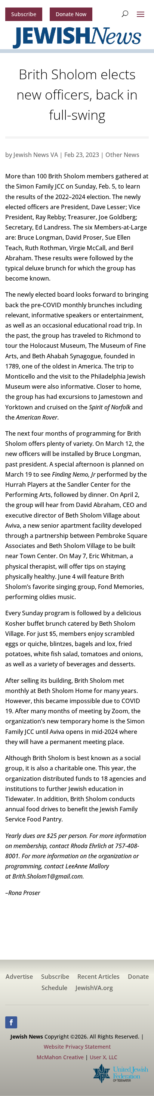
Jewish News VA (35, 155)
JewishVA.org (94, 988)
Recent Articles (98, 977)
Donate (138, 977)
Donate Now (71, 14)
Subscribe (23, 14)
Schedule (54, 988)
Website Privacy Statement (77, 1046)
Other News (122, 155)
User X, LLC (103, 1057)
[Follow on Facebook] (11, 1022)
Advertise (19, 977)
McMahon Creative (60, 1057)
